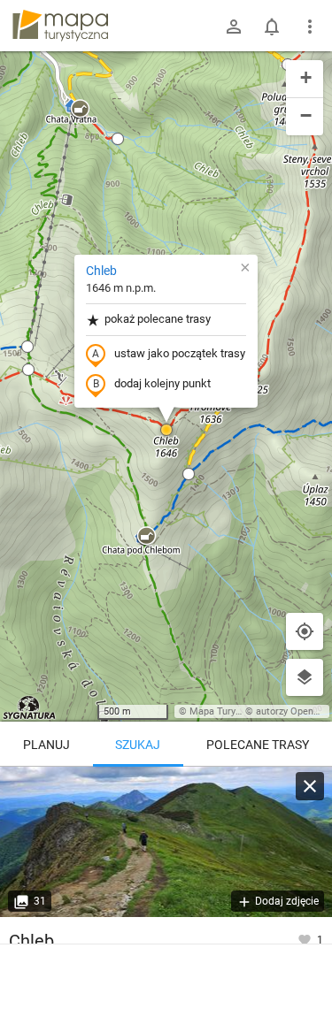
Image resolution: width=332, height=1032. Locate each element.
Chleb (101, 271)
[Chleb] (166, 842)
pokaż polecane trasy (157, 318)
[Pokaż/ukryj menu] (310, 26)
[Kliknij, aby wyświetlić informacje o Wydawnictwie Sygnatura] (30, 707)
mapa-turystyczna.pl (60, 25)
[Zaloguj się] (234, 26)
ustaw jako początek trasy (179, 353)
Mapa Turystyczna (229, 711)
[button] (79, 109)
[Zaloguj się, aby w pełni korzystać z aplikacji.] (305, 939)
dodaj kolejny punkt (162, 383)
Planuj (46, 745)
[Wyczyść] (310, 786)
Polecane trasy (257, 745)
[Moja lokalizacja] (304, 631)
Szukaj (137, 745)
